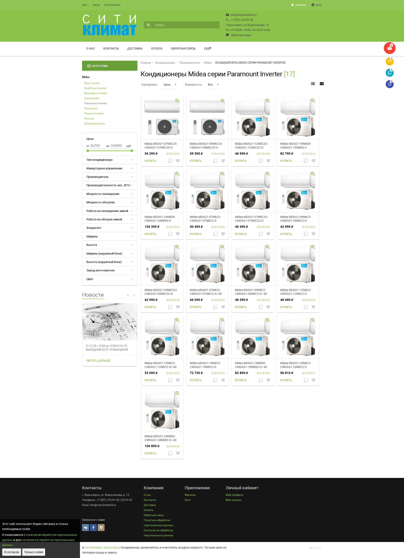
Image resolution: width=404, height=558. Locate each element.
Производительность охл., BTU (108, 185)
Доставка (135, 48)
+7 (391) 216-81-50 (239, 20)
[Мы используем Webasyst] (315, 547)
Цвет (89, 279)
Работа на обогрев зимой (104, 219)
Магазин (298, 5)
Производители (189, 62)
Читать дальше (98, 360)
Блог (316, 5)
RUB (84, 5)
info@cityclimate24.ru (241, 15)
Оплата (156, 48)
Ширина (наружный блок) (104, 253)
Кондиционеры (165, 62)
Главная (146, 62)
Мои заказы (233, 500)
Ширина (92, 236)
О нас (90, 48)
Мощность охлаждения (102, 194)
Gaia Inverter (91, 98)
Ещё (207, 48)
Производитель (97, 177)
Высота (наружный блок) (104, 262)
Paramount (90, 108)
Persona (89, 118)
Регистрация (112, 5)
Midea (85, 76)
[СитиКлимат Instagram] (101, 527)
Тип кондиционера (99, 160)
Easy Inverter (92, 83)
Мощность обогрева (100, 202)
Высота (91, 245)
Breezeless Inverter (95, 93)
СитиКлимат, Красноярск (102, 547)
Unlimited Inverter (94, 123)
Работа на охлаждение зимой (107, 211)
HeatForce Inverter (95, 88)
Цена (167, 84)
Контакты (111, 48)
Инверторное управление (104, 168)
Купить (150, 161)
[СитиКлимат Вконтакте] (85, 527)
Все (210, 84)
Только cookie (33, 552)
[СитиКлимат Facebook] (93, 527)
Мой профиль (234, 495)
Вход (96, 5)
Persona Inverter (94, 113)
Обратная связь (238, 35)
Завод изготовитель (100, 270)
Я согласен (11, 552)
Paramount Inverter (95, 103)
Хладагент (93, 228)
